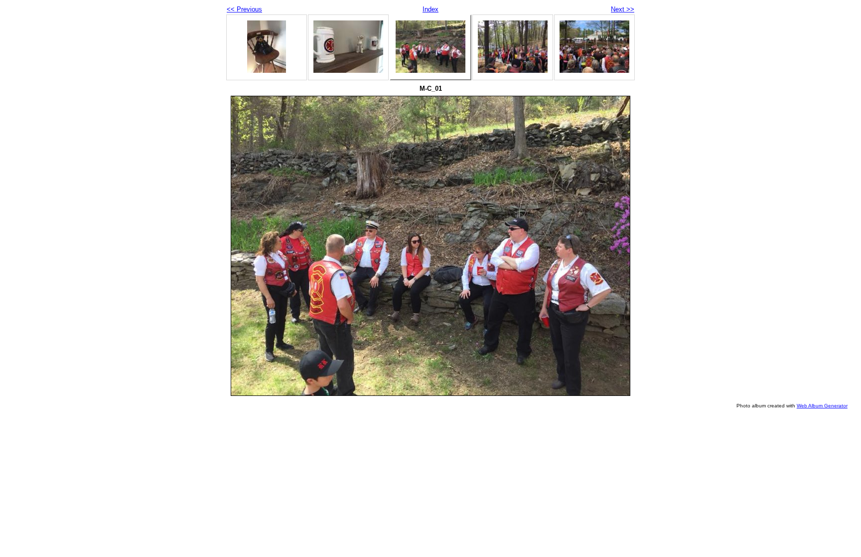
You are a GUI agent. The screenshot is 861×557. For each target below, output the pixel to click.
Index (430, 9)
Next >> (622, 9)
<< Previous (244, 9)
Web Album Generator (822, 405)
